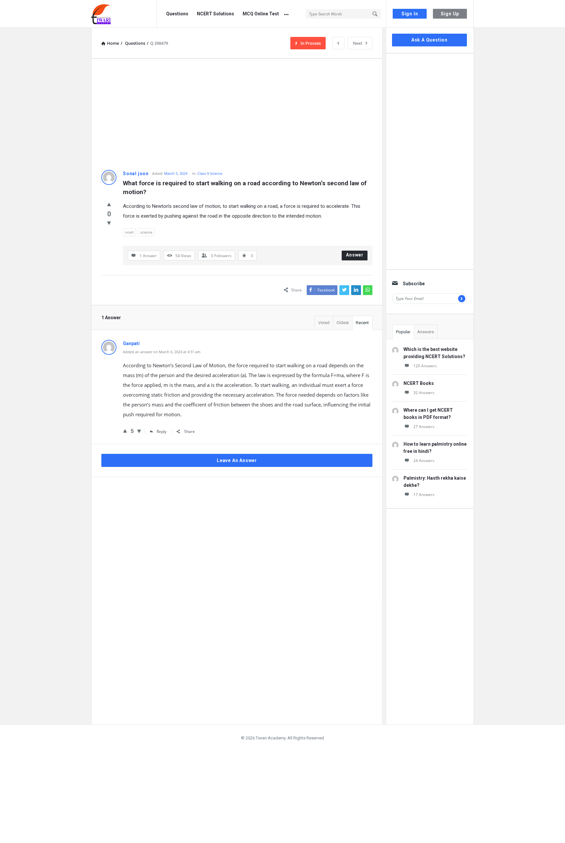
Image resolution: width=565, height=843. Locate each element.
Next (357, 43)
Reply (161, 431)
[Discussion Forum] (124, 14)
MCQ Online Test (261, 13)
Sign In (410, 13)
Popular (403, 331)
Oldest (342, 322)
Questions (177, 13)
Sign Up (450, 13)
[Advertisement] (236, 114)
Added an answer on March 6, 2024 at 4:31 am (161, 351)
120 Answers (425, 366)
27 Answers (424, 426)
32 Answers (424, 392)
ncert (129, 232)
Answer (355, 254)
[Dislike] (109, 223)
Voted (324, 322)
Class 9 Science (209, 173)
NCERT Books (418, 383)
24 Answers (424, 460)
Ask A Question (429, 39)
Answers (425, 331)
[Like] (109, 204)
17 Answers (424, 494)
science (146, 232)
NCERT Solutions (215, 13)
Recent (362, 322)
